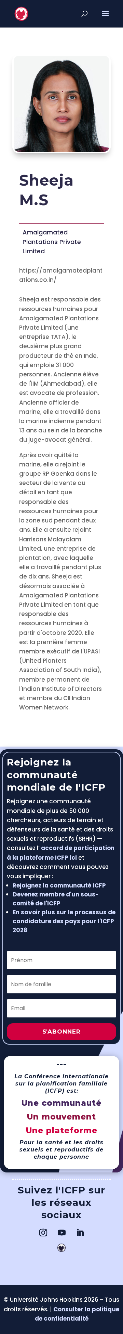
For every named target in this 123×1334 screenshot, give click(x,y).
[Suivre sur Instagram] (43, 1233)
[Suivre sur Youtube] (61, 1233)
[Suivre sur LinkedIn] (80, 1233)
